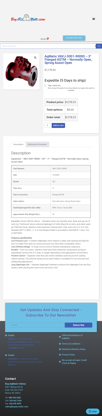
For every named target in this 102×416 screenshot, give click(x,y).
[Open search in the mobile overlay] (51, 46)
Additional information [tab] (37, 144)
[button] (94, 19)
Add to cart (58, 125)
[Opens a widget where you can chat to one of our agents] (93, 412)
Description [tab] (18, 144)
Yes (54, 85)
